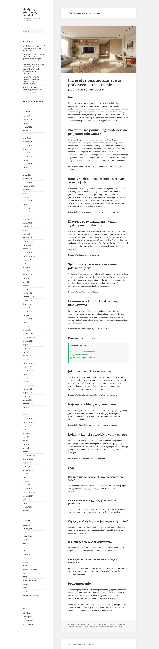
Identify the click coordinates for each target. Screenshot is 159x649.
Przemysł (26, 562)
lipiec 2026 (26, 116)
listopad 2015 (27, 489)
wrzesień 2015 (28, 496)
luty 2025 (26, 171)
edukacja (26, 543)
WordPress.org (28, 624)
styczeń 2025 (27, 175)
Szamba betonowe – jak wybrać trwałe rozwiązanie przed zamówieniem (34, 48)
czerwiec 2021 (28, 311)
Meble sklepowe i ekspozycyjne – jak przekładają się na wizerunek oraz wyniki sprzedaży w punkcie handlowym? (34, 69)
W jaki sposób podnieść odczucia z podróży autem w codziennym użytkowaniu (33, 89)
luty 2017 (26, 448)
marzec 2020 (27, 356)
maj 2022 (26, 271)
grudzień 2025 (28, 142)
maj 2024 (26, 204)
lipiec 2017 (26, 430)
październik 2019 (29, 363)
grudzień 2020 (28, 334)
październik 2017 (29, 422)
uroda (25, 588)
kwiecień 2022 (28, 275)
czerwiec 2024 (28, 201)
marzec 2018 (27, 407)
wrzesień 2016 (28, 459)
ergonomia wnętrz (108, 624)
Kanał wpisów (27, 617)
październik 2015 (29, 492)
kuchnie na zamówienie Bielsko (83, 351)
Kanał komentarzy (29, 620)
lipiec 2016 (26, 466)
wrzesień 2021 (28, 300)
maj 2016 (26, 474)
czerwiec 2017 (28, 433)
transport (26, 584)
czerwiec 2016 (28, 470)
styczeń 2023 (27, 249)
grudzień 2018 (28, 385)
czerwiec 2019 (28, 371)
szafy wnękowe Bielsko (79, 354)
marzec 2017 (27, 444)
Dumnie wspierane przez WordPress (81, 644)
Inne (24, 547)
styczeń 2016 (27, 481)
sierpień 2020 (27, 345)
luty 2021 (26, 326)
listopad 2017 (27, 418)
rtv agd (25, 577)
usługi (25, 591)
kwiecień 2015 (28, 507)
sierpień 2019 (27, 367)
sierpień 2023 (27, 230)
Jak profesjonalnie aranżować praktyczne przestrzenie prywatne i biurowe (95, 85)
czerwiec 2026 (28, 120)
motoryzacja (27, 555)
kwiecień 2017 (28, 441)
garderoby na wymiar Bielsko (82, 357)
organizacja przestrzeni (98, 627)
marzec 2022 (27, 278)
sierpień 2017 (27, 426)
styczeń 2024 (27, 219)
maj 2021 (26, 315)
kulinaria (26, 551)
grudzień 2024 (28, 179)
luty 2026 (26, 134)
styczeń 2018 (27, 415)
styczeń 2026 (27, 138)
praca (25, 558)
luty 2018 (26, 411)
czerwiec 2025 (28, 157)
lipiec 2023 (26, 234)
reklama (25, 566)
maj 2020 (26, 352)
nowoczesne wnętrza (82, 627)
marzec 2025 (27, 168)
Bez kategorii (27, 529)
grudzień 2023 (28, 223)
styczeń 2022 (27, 286)
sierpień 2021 (27, 304)
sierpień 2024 (27, 193)
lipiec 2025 (26, 153)
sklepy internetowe (29, 580)
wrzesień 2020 (28, 341)
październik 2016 (29, 455)
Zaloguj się (26, 613)
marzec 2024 (27, 212)
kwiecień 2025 (28, 164)
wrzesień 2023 (28, 227)
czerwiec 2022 (28, 267)
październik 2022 (29, 256)
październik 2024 (29, 186)
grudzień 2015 (28, 485)
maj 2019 (26, 374)
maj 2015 (26, 503)
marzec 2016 (27, 478)
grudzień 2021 (28, 289)
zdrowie (25, 599)
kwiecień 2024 (28, 208)
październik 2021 (29, 297)
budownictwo (27, 536)
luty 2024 (26, 216)
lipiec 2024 (26, 197)
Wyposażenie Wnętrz (30, 595)
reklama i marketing (30, 569)
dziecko (25, 540)
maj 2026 (26, 123)
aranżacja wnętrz (96, 624)
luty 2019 (26, 378)
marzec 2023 (27, 245)
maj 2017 (26, 437)
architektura (27, 525)
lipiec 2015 (26, 500)
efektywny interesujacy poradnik (30, 12)
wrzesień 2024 (28, 190)
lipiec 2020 (26, 348)
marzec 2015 (27, 511)
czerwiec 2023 (28, 238)
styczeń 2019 (27, 382)
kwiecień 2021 (28, 319)
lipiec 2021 (26, 308)
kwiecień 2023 (28, 241)
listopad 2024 (27, 182)
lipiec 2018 (26, 396)
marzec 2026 (27, 131)
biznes (25, 532)
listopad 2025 (27, 145)
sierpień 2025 (27, 149)
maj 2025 (26, 160)
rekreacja (26, 573)
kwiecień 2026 (28, 127)
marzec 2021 (27, 323)
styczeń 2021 (27, 330)
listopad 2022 (27, 252)
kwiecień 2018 (28, 404)
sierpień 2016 (27, 463)
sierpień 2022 (27, 260)
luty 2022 (26, 282)
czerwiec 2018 (28, 400)
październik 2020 (29, 337)
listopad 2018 (27, 389)
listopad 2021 (27, 293)
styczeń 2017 (27, 452)
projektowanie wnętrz (115, 627)
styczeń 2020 (27, 359)
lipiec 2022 (26, 264)
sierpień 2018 (27, 393)
